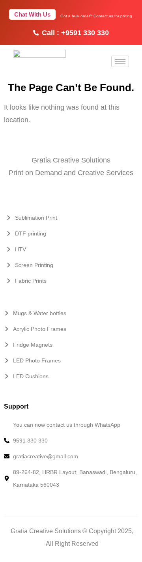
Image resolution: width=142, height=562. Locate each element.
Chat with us (32, 14)
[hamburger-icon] (120, 61)
